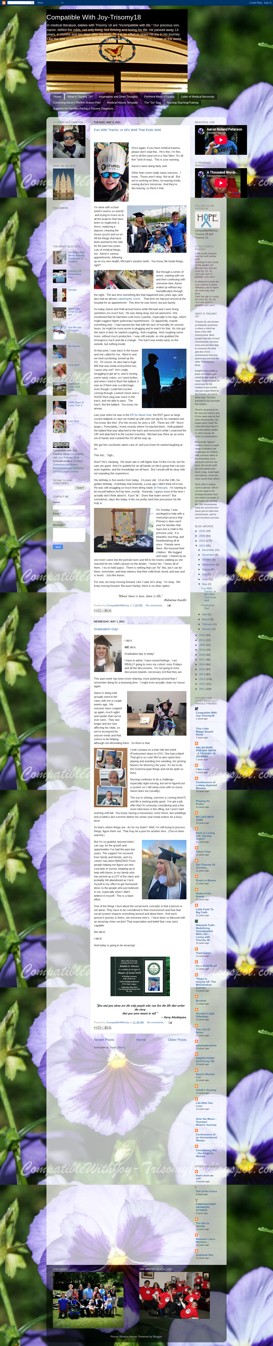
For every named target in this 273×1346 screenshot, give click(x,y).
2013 (202, 679)
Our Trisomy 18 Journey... (205, 866)
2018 (202, 654)
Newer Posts (104, 1040)
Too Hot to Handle (202, 1225)
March (206, 619)
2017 (202, 659)
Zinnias (72, 289)
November (208, 554)
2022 (202, 635)
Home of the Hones (203, 895)
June (205, 579)
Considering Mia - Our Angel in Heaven (206, 1153)
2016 (202, 664)
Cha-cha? (74, 365)
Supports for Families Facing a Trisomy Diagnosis (83, 108)
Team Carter (203, 953)
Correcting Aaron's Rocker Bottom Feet (77, 102)
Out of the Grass (206, 1191)
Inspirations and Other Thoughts (118, 96)
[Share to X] (103, 610)
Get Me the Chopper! (74, 329)
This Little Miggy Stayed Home (204, 731)
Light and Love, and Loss (74, 386)
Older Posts (177, 1040)
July (204, 574)
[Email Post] (168, 605)
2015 (202, 669)
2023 (202, 545)
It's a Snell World (206, 965)
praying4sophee (206, 1045)
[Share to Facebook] (106, 610)
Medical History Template (122, 102)
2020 (202, 645)
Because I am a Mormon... (205, 1240)
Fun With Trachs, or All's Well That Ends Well (127, 130)
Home (57, 96)
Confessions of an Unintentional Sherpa (206, 1137)
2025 (202, 535)
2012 (202, 684)
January (207, 629)
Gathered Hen (204, 1255)
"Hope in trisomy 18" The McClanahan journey (206, 983)
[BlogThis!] (99, 610)
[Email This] (96, 610)
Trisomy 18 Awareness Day (74, 274)
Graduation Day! (106, 629)
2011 (202, 689)
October (207, 559)
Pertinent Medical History (159, 96)
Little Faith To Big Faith (205, 911)
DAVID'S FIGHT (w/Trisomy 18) (205, 1060)
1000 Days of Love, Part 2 (76, 404)
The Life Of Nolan (203, 1031)
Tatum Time (203, 851)
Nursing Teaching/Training (182, 102)
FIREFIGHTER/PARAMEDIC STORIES (206, 1207)
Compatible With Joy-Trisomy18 (93, 17)
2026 (202, 531)
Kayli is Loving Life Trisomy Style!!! (205, 836)
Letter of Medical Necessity (197, 96)
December (208, 550)
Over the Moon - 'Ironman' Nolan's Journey (206, 1122)
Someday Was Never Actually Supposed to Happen (76, 257)
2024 (202, 540)
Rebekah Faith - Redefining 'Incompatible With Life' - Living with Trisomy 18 (206, 932)
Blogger (157, 1336)
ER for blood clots (141, 414)
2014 (202, 674)
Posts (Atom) (117, 1047)
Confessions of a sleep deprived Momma (206, 785)
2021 (202, 640)
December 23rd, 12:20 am (75, 311)
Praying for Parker (203, 802)
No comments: (155, 605)
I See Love (202, 769)
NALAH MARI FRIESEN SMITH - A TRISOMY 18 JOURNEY (206, 752)
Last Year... (74, 421)
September (209, 564)
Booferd (201, 1000)
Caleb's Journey (206, 1090)
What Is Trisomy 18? (80, 96)
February (162, 487)
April (205, 614)
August (206, 569)
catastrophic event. (129, 298)
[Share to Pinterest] (110, 610)
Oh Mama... (75, 346)
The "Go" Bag (152, 102)
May (205, 584)
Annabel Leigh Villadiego (205, 1015)
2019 (202, 649)
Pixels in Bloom (206, 880)
